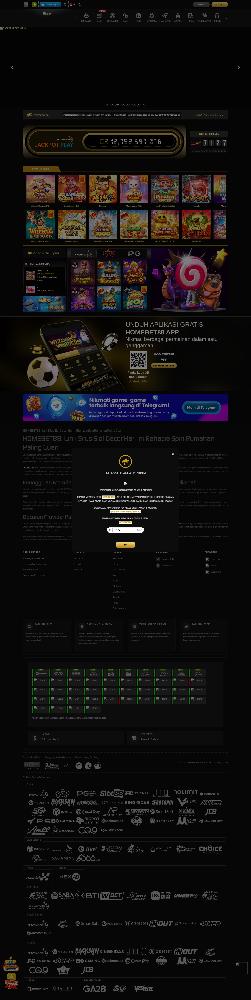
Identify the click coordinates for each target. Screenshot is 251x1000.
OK (125, 544)
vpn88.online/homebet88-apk (125, 511)
